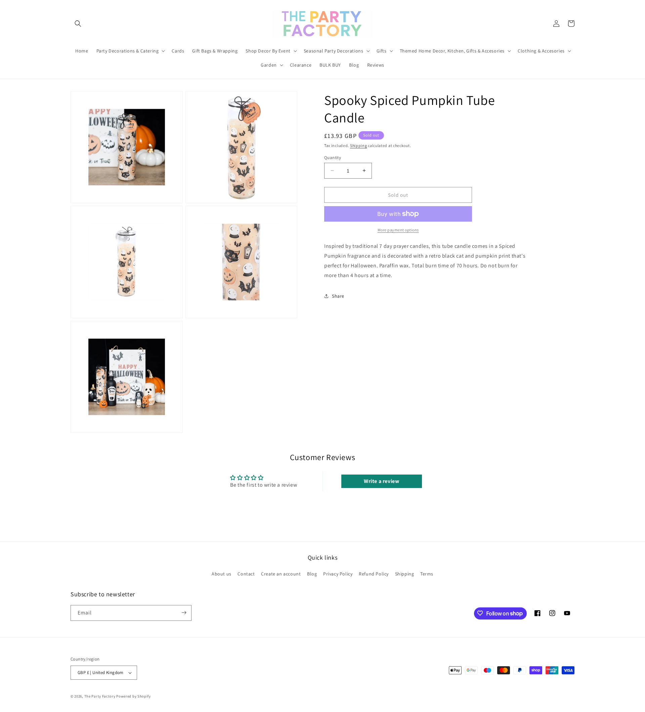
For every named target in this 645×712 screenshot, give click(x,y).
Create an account (281, 574)
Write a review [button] (381, 481)
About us (221, 574)
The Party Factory (100, 696)
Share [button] (338, 296)
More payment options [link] (398, 229)
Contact (246, 574)
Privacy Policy (337, 574)
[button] (78, 23)
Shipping (358, 145)
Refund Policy (374, 574)
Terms (426, 574)
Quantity (332, 157)
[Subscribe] (183, 613)
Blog (312, 574)
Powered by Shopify (133, 696)
